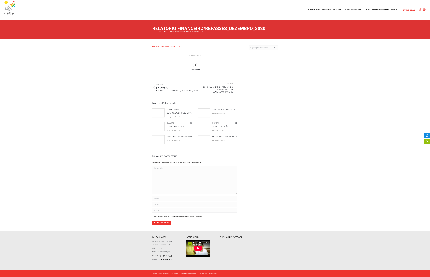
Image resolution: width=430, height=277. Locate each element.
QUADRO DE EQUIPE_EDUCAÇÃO (224, 124)
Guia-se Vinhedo (212, 273)
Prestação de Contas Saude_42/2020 (167, 46)
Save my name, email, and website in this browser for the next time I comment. (178, 216)
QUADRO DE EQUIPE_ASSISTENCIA (179, 124)
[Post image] (158, 112)
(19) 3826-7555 (166, 260)
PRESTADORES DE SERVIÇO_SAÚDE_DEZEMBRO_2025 (181, 111)
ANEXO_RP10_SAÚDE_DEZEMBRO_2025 (182, 136)
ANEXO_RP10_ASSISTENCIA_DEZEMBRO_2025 (230, 136)
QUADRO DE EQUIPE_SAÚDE (223, 110)
